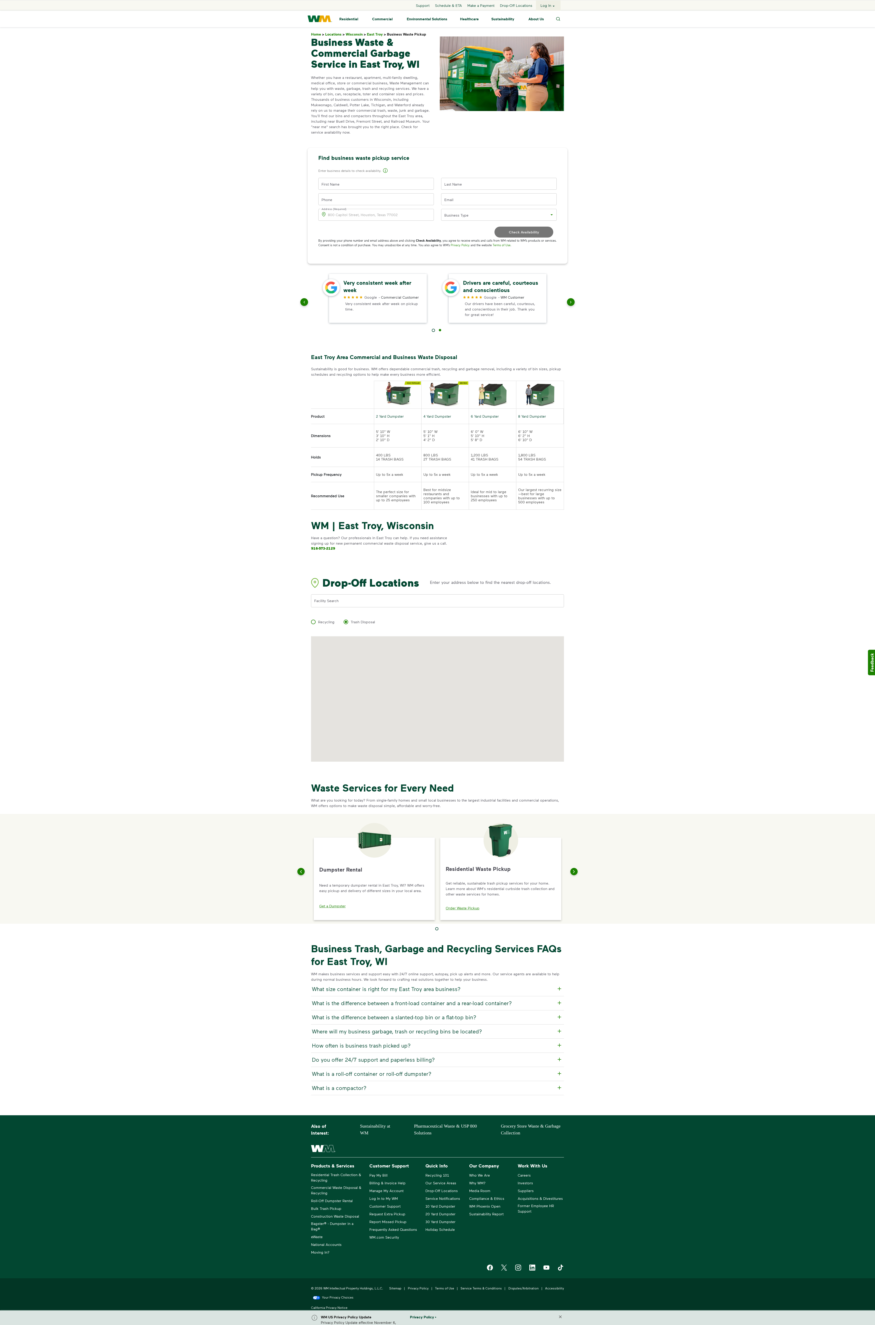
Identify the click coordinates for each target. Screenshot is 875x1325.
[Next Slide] (574, 871)
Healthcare (469, 19)
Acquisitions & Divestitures (540, 1198)
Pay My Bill (378, 1175)
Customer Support (385, 1206)
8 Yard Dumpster (532, 416)
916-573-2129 (323, 548)
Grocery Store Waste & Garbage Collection (531, 1129)
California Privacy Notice (329, 1307)
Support (423, 5)
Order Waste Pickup (462, 908)
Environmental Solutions (427, 19)
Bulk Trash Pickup (326, 1208)
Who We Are (479, 1175)
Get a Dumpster (332, 906)
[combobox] (495, 214)
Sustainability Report (486, 1214)
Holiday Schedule (440, 1229)
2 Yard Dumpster (390, 416)
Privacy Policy (460, 245)
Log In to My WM (383, 1198)
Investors (525, 1183)
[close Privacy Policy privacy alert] (560, 1316)
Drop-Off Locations (516, 5)
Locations (335, 34)
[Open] (551, 214)
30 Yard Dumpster (440, 1221)
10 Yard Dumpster (440, 1206)
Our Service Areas (440, 1183)
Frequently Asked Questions (393, 1229)
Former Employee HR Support (536, 1208)
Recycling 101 (437, 1175)
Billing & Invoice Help (387, 1183)
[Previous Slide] (301, 871)
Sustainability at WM (375, 1129)
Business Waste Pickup (407, 34)
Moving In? (320, 1252)
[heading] (437, 989)
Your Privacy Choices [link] (337, 1297)
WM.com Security (384, 1237)
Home (317, 34)
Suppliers (526, 1190)
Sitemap (395, 1288)
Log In (545, 5)
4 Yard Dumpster (437, 416)
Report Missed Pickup (388, 1221)
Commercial (382, 19)
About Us (536, 19)
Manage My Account (386, 1190)
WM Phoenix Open (484, 1206)
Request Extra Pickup (387, 1214)
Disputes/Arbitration (523, 1288)
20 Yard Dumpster (440, 1214)
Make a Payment (480, 5)
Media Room (479, 1190)
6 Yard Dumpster (485, 416)
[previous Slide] (304, 303)
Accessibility (554, 1288)
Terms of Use (501, 245)
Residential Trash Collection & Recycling (336, 1177)
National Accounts (326, 1244)
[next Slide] (571, 303)
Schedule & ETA (448, 5)
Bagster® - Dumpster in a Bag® (332, 1226)
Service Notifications (442, 1198)
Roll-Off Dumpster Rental (332, 1200)
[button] (385, 171)
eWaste (317, 1236)
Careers (524, 1175)
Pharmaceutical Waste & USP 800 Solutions (445, 1129)
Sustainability (502, 19)
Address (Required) (334, 208)
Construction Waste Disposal (335, 1216)
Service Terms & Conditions (481, 1288)
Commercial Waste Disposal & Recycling (336, 1190)
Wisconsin (356, 34)
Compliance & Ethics (486, 1198)
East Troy (376, 34)
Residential (348, 19)
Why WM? (477, 1183)
